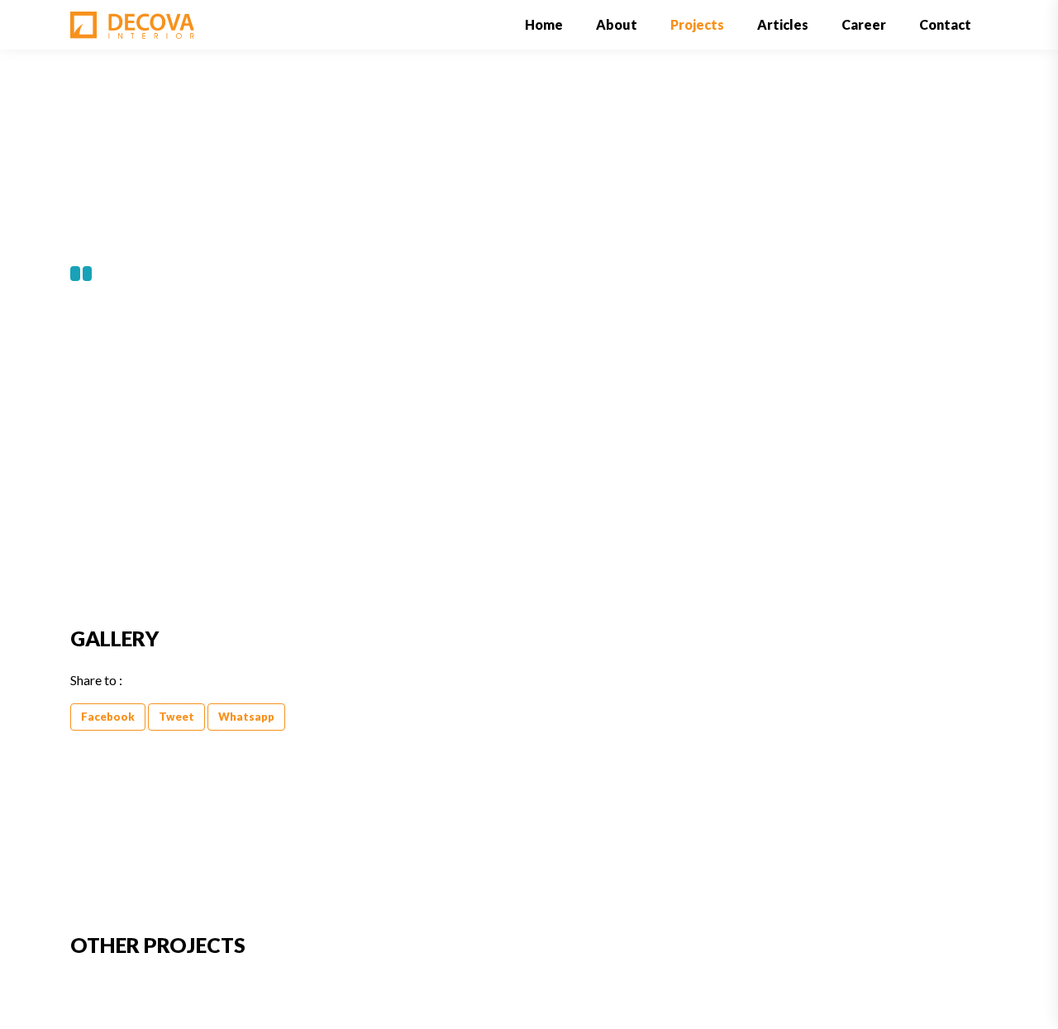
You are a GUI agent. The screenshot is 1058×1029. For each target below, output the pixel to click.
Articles (782, 24)
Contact (945, 24)
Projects (697, 24)
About (616, 24)
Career (863, 24)
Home (552, 24)
